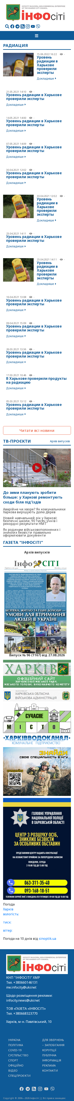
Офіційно (16, 1065)
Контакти (50, 1070)
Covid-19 (15, 1050)
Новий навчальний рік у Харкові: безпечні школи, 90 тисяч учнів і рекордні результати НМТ (30, 521)
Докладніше (45, 78)
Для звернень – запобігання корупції (53, 1045)
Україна (14, 1040)
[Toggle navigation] (37, 35)
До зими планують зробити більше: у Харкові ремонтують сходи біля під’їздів (32, 497)
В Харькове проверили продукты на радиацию (36, 380)
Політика (15, 1045)
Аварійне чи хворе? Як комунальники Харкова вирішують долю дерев (34, 510)
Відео (12, 1070)
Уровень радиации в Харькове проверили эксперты (47, 65)
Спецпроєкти (19, 1076)
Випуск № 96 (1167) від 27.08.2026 (37, 654)
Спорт (13, 1060)
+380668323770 (25, 1013)
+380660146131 (25, 982)
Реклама (49, 1065)
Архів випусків (60, 441)
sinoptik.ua (47, 938)
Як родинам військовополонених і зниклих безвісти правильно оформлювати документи (31, 532)
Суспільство (18, 1055)
